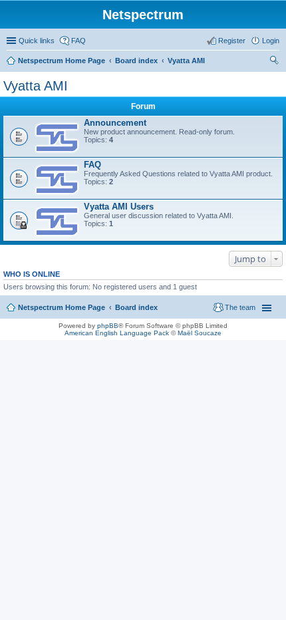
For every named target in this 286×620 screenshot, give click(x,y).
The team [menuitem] (240, 307)
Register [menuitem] (231, 41)
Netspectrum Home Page (61, 61)
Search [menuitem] (274, 62)
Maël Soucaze (199, 333)
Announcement (115, 123)
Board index (136, 61)
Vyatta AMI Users (119, 207)
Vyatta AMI (186, 61)
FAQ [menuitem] (78, 41)
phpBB (107, 325)
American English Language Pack (117, 333)
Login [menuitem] (270, 41)
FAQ (92, 165)
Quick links (37, 41)
